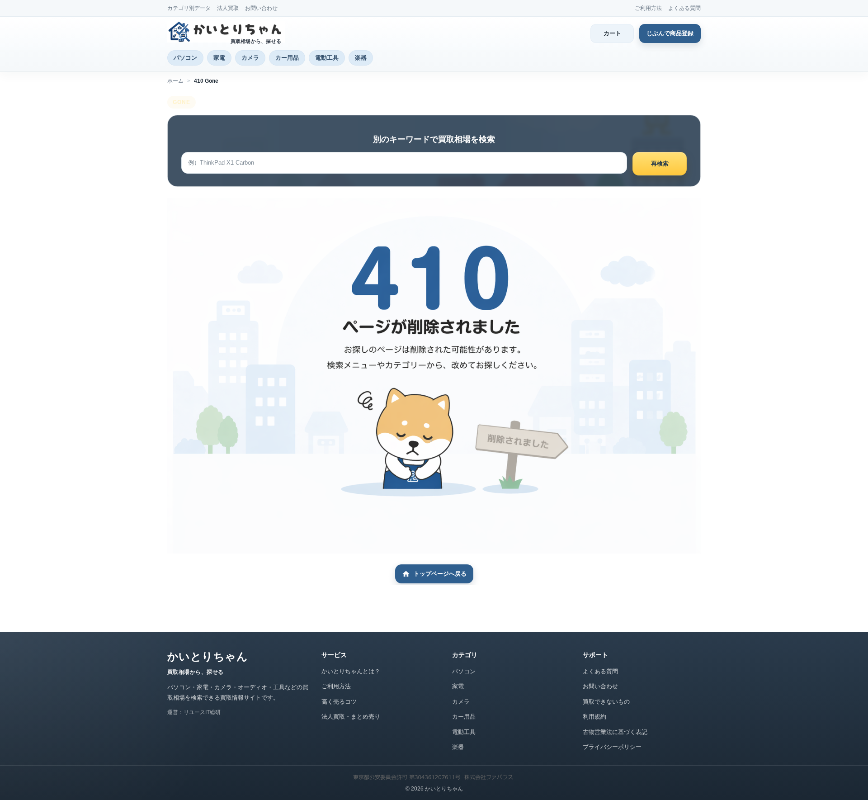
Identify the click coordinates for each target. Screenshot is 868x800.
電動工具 (327, 57)
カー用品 (287, 57)
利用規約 (594, 716)
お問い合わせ (261, 8)
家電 (219, 57)
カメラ (250, 57)
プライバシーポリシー (612, 746)
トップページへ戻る (440, 573)
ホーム (175, 81)
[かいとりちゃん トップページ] (226, 32)
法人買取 (228, 8)
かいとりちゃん (207, 656)
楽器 (361, 57)
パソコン (185, 57)
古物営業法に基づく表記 (615, 732)
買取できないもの (606, 701)
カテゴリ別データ (189, 8)
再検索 (660, 163)
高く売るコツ (339, 701)
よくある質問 (684, 8)
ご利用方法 (648, 8)
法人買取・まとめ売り (350, 716)
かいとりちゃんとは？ (350, 671)
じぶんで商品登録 (669, 33)
